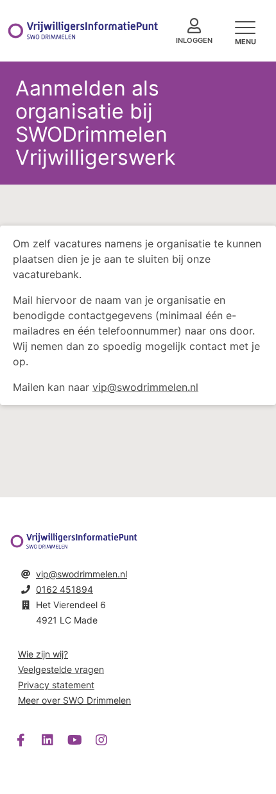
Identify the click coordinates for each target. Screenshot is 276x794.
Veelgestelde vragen (61, 669)
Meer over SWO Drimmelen (74, 700)
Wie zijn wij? (43, 654)
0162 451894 (64, 589)
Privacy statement (56, 684)
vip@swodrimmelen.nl (145, 387)
